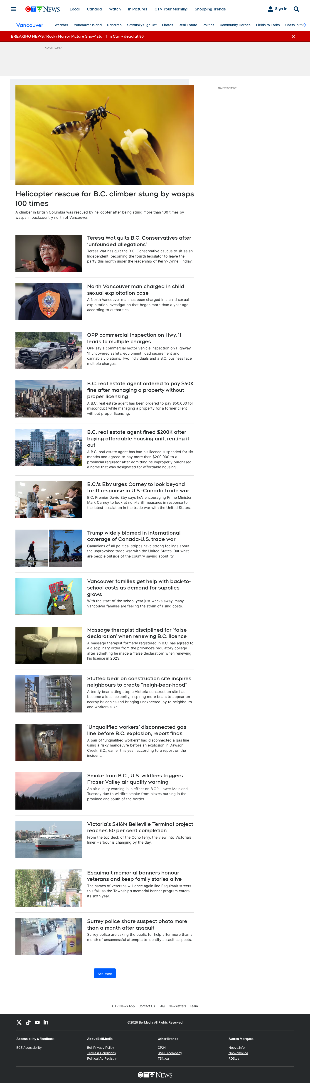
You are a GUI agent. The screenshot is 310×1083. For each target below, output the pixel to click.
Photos (167, 25)
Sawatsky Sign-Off (142, 25)
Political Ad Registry (102, 1058)
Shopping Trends (210, 9)
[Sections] (13, 9)
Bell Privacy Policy (100, 1047)
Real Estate (188, 25)
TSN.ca (163, 1058)
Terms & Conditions (101, 1053)
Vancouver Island (88, 25)
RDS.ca (234, 1058)
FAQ (162, 1006)
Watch (115, 9)
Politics (208, 25)
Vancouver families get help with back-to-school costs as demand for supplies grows (139, 587)
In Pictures (137, 9)
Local (75, 9)
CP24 (162, 1047)
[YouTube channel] (37, 1022)
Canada (94, 9)
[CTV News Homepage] (42, 9)
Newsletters (177, 1006)
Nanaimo (114, 25)
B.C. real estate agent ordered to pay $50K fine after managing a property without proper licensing (140, 390)
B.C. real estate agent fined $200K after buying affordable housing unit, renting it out (138, 438)
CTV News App (123, 1006)
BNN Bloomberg (170, 1053)
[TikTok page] (28, 1022)
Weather (61, 25)
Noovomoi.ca (238, 1053)
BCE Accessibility (29, 1047)
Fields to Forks (268, 25)
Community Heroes (235, 25)
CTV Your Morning (171, 9)
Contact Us (146, 1006)
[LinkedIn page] (46, 1022)
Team (194, 1006)
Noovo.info (237, 1047)
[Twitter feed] (19, 1022)
